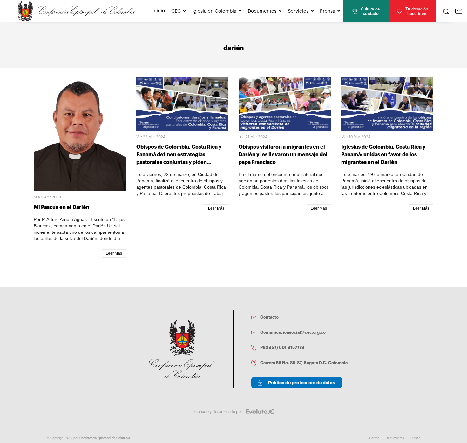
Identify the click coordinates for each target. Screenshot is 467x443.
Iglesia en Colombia (214, 11)
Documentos (262, 11)
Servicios (298, 11)
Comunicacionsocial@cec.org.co (293, 332)
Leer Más (114, 253)
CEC (176, 11)
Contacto (269, 317)
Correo (374, 438)
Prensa (327, 11)
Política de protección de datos (301, 382)
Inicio (158, 11)
